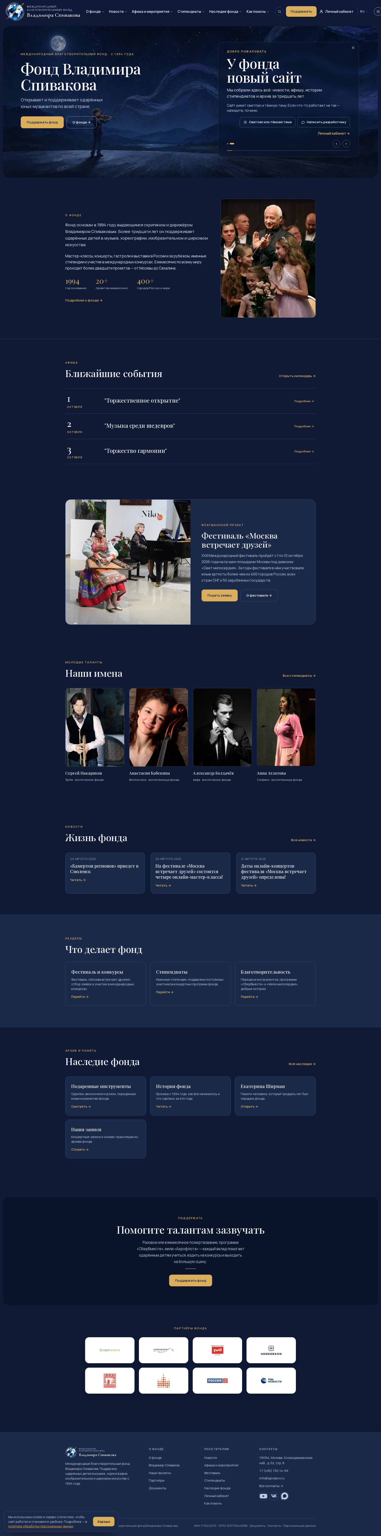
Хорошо (103, 1521)
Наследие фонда (223, 11)
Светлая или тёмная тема (270, 122)
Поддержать (301, 11)
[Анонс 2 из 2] (232, 143)
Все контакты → (271, 1486)
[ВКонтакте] (274, 1496)
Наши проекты (160, 1473)
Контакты (274, 1526)
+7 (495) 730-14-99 (273, 1471)
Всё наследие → (302, 1064)
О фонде (93, 11)
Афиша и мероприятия (150, 11)
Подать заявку (219, 595)
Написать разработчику (326, 122)
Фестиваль (212, 1473)
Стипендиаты (189, 11)
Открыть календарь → (297, 376)
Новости (116, 11)
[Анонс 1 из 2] (227, 143)
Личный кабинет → (334, 133)
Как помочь (256, 11)
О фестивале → (259, 595)
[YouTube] (263, 1496)
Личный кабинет (216, 1496)
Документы (157, 1488)
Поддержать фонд (42, 122)
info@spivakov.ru (271, 1478)
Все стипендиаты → (299, 675)
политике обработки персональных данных (40, 1526)
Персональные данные (299, 1526)
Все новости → (303, 840)
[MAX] (284, 1496)
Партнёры (156, 1480)
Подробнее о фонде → (84, 300)
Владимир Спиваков (164, 1465)
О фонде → (82, 122)
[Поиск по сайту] (279, 11)
